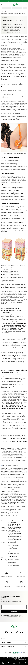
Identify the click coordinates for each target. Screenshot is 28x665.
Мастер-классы (17, 7)
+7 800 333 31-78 (26, 4)
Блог (4, 11)
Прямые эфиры (6, 7)
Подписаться (14, 611)
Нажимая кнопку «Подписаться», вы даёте (13, 616)
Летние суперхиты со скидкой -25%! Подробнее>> (14, 1)
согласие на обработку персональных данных (13, 616)
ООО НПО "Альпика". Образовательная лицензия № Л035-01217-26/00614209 (14, 659)
